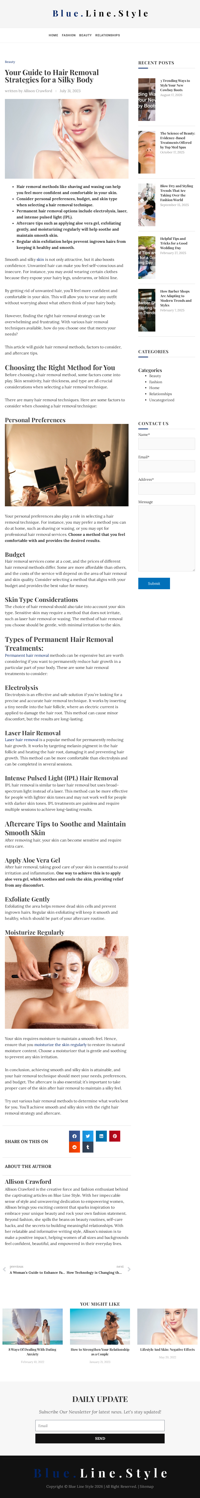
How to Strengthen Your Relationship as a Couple (100, 1351)
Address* (146, 479)
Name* (144, 434)
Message (145, 501)
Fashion (69, 35)
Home (53, 35)
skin (40, 259)
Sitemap (147, 1486)
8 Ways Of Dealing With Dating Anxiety (32, 1351)
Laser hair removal (21, 739)
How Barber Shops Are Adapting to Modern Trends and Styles (175, 298)
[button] (74, 1136)
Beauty (85, 35)
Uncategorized (161, 400)
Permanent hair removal (27, 655)
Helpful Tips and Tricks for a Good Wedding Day (173, 243)
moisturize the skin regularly (60, 1044)
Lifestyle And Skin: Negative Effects (167, 1349)
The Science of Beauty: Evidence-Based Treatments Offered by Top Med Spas (177, 140)
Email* (144, 457)
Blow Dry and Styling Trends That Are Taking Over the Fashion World (176, 193)
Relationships (107, 35)
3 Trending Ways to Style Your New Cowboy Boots (175, 85)
